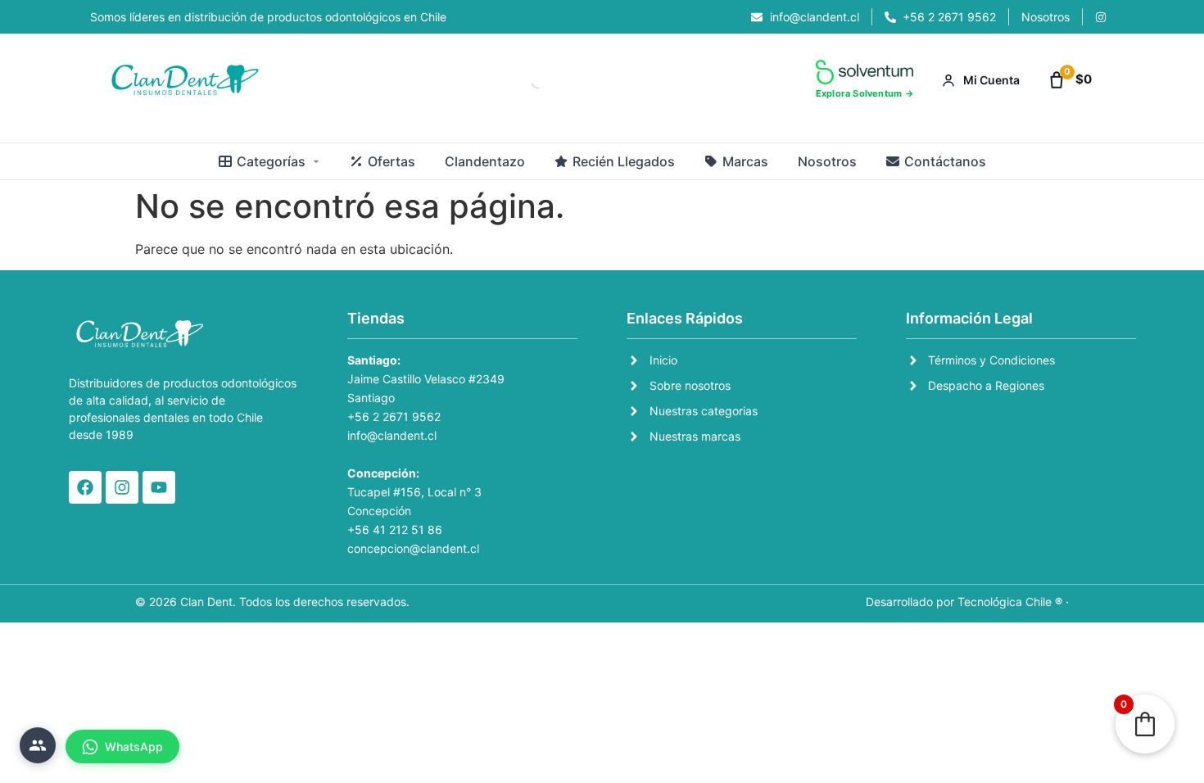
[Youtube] (159, 487)
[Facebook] (85, 487)
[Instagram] (122, 487)
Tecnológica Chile (1004, 602)
